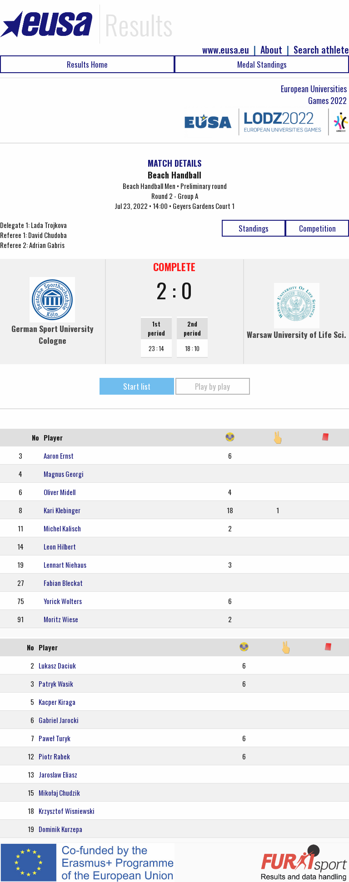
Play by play (212, 386)
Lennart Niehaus (65, 565)
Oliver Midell (59, 492)
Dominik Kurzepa (60, 829)
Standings (254, 228)
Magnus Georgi (64, 474)
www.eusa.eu (225, 49)
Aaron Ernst (59, 456)
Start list (136, 386)
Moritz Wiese (61, 619)
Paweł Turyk (54, 738)
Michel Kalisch (62, 528)
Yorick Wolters (63, 601)
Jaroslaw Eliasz (58, 774)
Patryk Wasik (56, 684)
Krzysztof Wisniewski (67, 811)
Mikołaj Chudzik (59, 793)
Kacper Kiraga (57, 702)
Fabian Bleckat (63, 583)
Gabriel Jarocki (59, 720)
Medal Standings (262, 64)
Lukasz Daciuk (57, 665)
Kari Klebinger (62, 510)
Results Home (87, 64)
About (271, 49)
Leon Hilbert (60, 546)
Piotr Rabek (54, 756)
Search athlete (321, 49)
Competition (317, 228)
